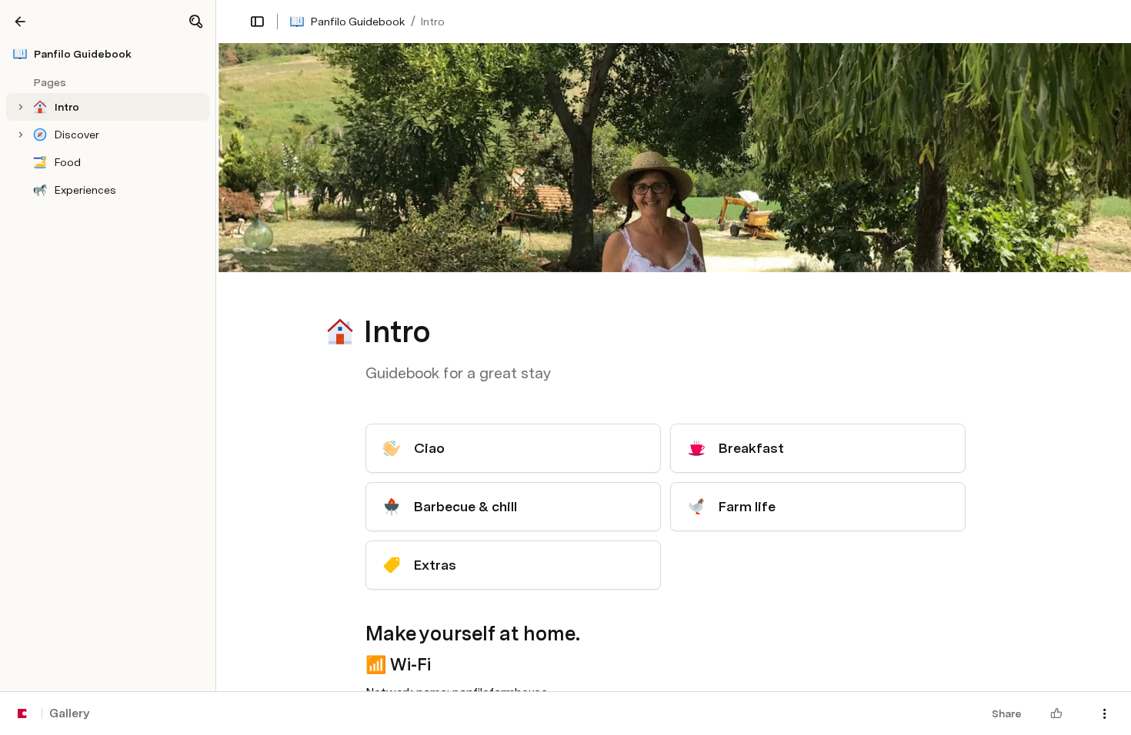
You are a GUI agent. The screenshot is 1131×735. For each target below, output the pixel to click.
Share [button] (1007, 713)
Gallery (69, 713)
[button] (195, 21)
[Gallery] (20, 21)
